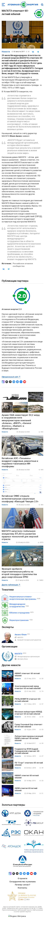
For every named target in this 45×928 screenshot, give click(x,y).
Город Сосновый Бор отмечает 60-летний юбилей (28, 725)
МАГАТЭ (20, 637)
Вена (26, 659)
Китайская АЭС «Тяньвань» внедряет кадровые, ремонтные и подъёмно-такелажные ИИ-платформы (20, 462)
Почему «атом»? (22, 885)
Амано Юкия (21, 634)
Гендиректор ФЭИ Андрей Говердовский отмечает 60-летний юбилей (27, 751)
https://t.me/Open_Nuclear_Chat (17, 381)
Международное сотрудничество (17, 605)
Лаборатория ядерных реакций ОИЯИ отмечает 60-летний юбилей (29, 738)
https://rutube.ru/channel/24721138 (6, 381)
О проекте (22, 878)
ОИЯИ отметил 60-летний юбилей (26, 789)
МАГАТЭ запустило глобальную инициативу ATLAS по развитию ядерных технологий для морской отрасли (20, 535)
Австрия (20, 659)
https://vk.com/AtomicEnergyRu (21, 381)
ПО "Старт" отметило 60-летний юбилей (29, 764)
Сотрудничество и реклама (22, 881)
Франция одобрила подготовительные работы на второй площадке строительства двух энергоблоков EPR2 (19, 573)
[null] (33, 52)
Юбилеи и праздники (19, 613)
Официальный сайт (10, 377)
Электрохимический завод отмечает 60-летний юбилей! (28, 687)
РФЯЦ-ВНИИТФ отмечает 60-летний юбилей (28, 700)
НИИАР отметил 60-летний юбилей (27, 776)
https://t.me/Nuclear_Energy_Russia (13, 381)
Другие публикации (10, 585)
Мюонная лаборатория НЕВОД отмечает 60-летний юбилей (28, 713)
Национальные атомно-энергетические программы (22, 597)
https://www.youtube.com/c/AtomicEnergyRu (24, 381)
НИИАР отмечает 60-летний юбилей (27, 674)
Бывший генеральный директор (29, 640)
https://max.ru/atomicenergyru (3, 381)
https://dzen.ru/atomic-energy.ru (10, 381)
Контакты (22, 888)
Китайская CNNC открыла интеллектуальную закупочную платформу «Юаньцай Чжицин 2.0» (20, 499)
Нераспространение (19, 620)
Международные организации (28, 656)
